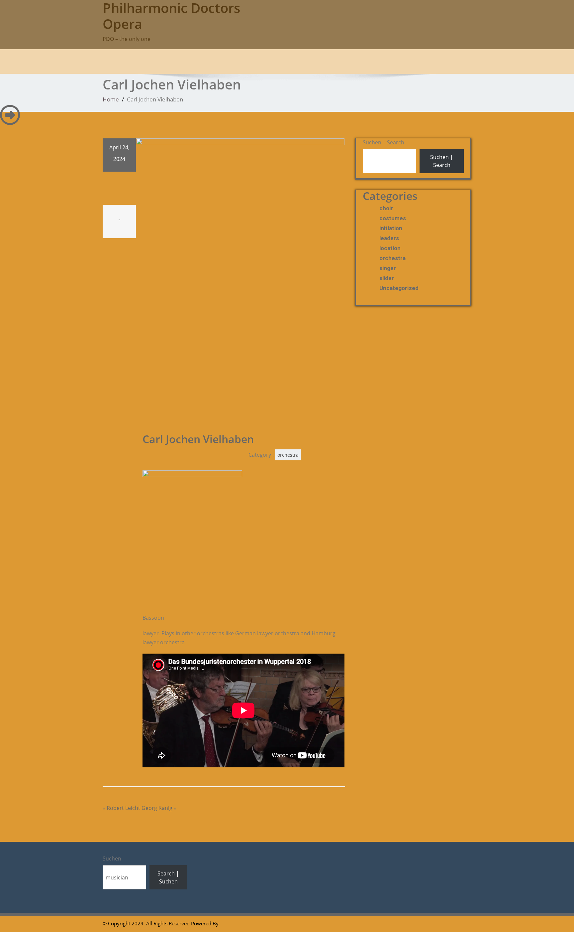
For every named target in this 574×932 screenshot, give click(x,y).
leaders (389, 238)
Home (111, 99)
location (390, 248)
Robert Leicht (123, 808)
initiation (390, 228)
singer (387, 268)
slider (386, 278)
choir (386, 208)
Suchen (112, 858)
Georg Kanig (157, 808)
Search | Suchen (168, 877)
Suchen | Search (383, 142)
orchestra (288, 455)
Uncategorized (399, 288)
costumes (392, 218)
